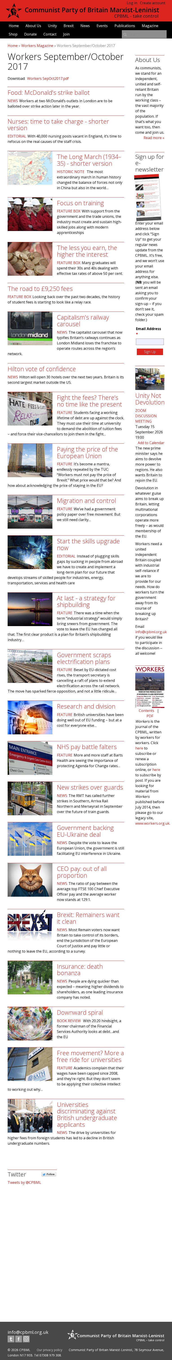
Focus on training (80, 203)
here (139, 748)
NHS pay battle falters (87, 747)
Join (66, 34)
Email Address (148, 331)
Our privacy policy (49, 1350)
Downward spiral (80, 1012)
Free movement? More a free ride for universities (90, 1056)
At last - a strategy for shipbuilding (86, 601)
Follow (51, 1174)
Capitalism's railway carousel (83, 320)
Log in (132, 2)
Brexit (69, 25)
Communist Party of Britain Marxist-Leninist (92, 10)
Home (14, 25)
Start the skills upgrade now (88, 544)
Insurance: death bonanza (80, 969)
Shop (13, 34)
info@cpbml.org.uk (151, 631)
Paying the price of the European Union (87, 452)
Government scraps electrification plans (84, 658)
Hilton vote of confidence (42, 369)
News (85, 25)
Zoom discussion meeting (146, 416)
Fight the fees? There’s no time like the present (89, 400)
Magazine (150, 25)
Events (102, 25)
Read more (153, 137)
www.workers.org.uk (152, 823)
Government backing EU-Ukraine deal (85, 831)
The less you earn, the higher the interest (87, 251)
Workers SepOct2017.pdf (48, 78)
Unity (52, 25)
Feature (64, 412)
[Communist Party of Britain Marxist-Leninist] (13, 16)
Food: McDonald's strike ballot (49, 92)
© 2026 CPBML (19, 1350)
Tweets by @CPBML (24, 1182)
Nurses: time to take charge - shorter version (58, 124)
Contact (49, 34)
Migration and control (86, 500)
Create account (152, 2)
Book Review (69, 1020)
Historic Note (70, 171)
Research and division (86, 706)
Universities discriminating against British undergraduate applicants (87, 1114)
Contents (146, 710)
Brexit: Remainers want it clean (88, 918)
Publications (124, 25)
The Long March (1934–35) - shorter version (89, 160)
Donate (30, 34)
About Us (33, 25)
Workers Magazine (37, 45)
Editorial (17, 136)
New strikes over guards (90, 787)
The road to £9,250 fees (40, 288)
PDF (149, 716)
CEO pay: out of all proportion (82, 871)
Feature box (68, 211)
